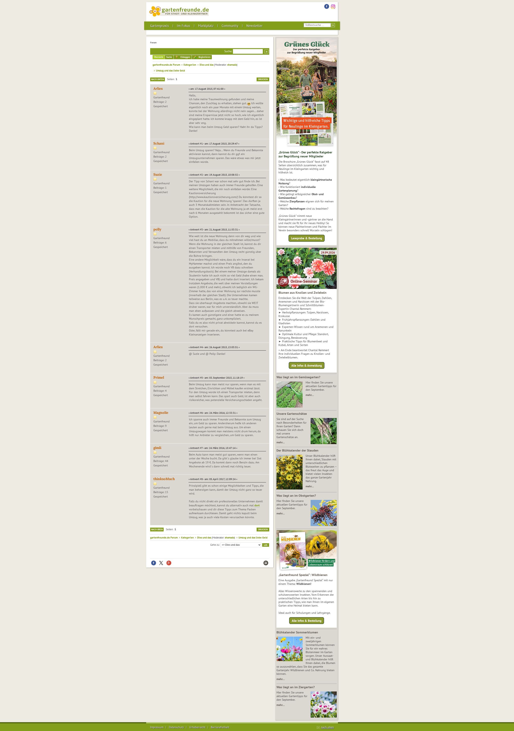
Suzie (157, 174)
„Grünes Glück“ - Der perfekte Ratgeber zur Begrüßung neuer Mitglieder (305, 154)
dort (257, 505)
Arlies (158, 88)
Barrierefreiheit (220, 727)
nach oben (327, 727)
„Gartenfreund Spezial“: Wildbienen (302, 575)
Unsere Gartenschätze (291, 414)
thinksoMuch (164, 479)
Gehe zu (214, 544)
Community (230, 25)
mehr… (310, 395)
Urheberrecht (197, 727)
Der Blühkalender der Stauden (297, 450)
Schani (158, 143)
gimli (157, 448)
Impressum (156, 727)
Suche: (228, 51)
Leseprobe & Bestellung (306, 238)
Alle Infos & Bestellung (306, 621)
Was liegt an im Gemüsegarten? (298, 377)
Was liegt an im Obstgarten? (296, 495)
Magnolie (160, 412)
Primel (158, 377)
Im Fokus (183, 25)
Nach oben (157, 529)
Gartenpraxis (159, 25)
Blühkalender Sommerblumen (297, 632)
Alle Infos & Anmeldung (306, 365)
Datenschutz (176, 727)
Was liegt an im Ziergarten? (295, 687)
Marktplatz (206, 25)
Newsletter (254, 25)
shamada (232, 64)
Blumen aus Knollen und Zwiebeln (302, 293)
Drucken (263, 79)
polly (157, 229)
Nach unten (157, 79)
